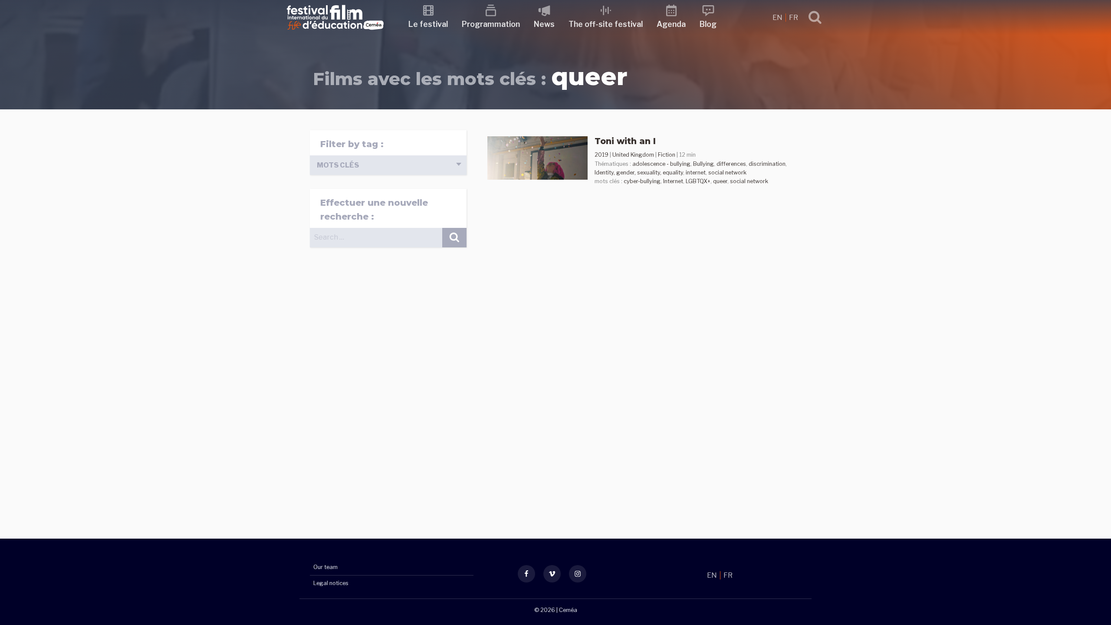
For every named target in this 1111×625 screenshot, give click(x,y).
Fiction (666, 154)
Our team (325, 567)
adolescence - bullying (661, 164)
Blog (708, 24)
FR (793, 17)
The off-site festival (606, 24)
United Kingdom (633, 154)
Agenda (671, 24)
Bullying (703, 164)
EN (778, 17)
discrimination (767, 164)
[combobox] (388, 165)
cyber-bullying (642, 181)
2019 (601, 154)
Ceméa (568, 610)
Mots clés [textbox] (338, 165)
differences (731, 164)
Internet (673, 181)
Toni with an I (625, 141)
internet (696, 172)
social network (727, 172)
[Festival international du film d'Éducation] (335, 32)
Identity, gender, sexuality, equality (639, 172)
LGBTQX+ (698, 181)
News (544, 24)
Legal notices (330, 583)
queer (720, 181)
